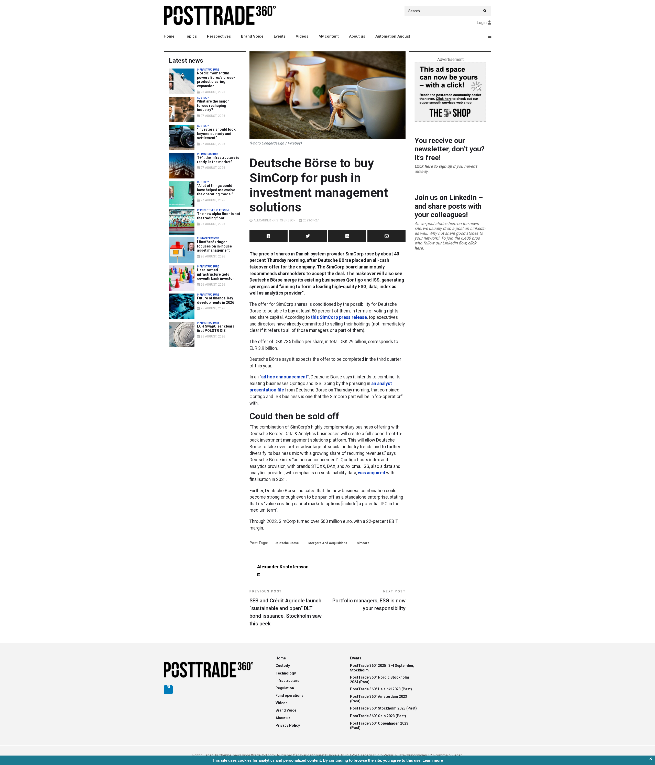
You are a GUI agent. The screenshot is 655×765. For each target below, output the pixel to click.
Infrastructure (287, 681)
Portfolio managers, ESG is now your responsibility (369, 600)
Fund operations (289, 695)
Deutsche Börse (287, 543)
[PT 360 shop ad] (450, 91)
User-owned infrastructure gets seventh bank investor (215, 274)
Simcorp (363, 543)
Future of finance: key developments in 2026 (215, 300)
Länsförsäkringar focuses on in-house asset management (214, 246)
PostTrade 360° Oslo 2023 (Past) (378, 716)
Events (280, 36)
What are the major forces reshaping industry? (213, 105)
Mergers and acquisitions (327, 543)
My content (329, 36)
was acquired (371, 472)
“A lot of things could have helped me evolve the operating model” (216, 190)
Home (169, 36)
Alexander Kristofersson (275, 220)
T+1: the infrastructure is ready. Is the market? (218, 159)
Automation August (392, 36)
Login (482, 22)
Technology (286, 673)
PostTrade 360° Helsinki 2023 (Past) (381, 689)
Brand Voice (252, 36)
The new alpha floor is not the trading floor (218, 216)
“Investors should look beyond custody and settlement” (216, 133)
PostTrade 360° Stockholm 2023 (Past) (383, 708)
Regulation (285, 688)
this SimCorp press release (339, 317)
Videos (302, 36)
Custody (283, 665)
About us (357, 36)
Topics (191, 36)
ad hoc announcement (284, 376)
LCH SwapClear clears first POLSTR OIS (216, 328)
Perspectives (219, 36)
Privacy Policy (288, 725)
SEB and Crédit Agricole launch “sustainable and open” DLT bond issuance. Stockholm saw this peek (285, 608)
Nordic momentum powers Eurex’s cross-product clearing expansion (216, 79)
